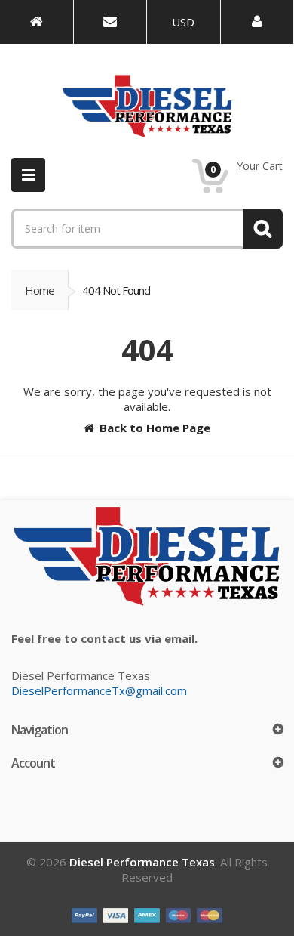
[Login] (257, 22)
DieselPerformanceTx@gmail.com (99, 690)
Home (39, 290)
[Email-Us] (110, 22)
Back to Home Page (155, 427)
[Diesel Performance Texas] (36, 22)
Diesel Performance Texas (142, 862)
